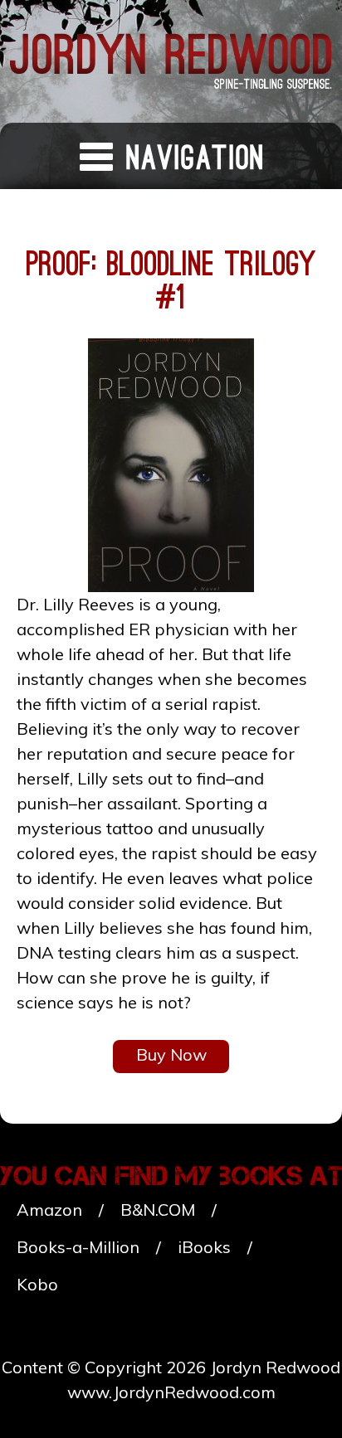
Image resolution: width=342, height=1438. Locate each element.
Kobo (37, 1284)
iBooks (204, 1246)
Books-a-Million (78, 1246)
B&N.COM (157, 1209)
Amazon (49, 1209)
